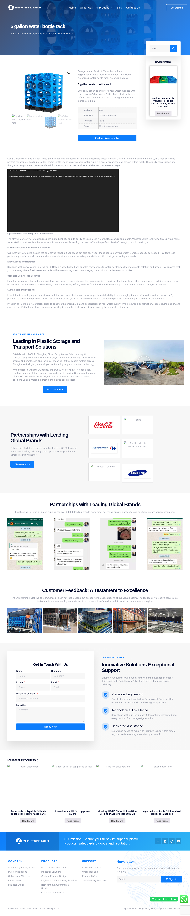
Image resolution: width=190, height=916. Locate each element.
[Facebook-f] (158, 841)
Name (19, 671)
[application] (63, 200)
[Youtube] (178, 841)
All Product (102, 7)
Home (72, 7)
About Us (85, 7)
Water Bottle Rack (38, 33)
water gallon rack (119, 78)
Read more (163, 113)
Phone (20, 682)
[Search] (173, 48)
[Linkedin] (165, 841)
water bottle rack (99, 78)
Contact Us (133, 7)
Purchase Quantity (26, 693)
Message (21, 705)
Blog (119, 7)
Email (54, 682)
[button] (68, 72)
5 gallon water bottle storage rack (102, 74)
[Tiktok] (172, 841)
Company (56, 671)
